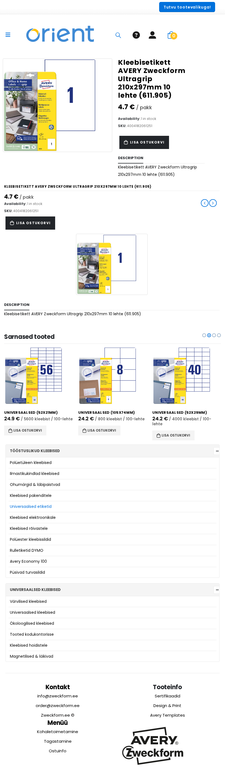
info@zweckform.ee (57, 696)
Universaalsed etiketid (31, 506)
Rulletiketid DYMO (26, 550)
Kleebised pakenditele (31, 495)
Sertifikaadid (167, 696)
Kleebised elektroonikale (33, 517)
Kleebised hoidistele (28, 645)
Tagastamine (58, 741)
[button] (204, 335)
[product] (38, 376)
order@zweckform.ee (58, 705)
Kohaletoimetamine (57, 731)
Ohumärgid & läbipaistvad (35, 484)
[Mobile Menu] (9, 35)
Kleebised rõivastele (29, 528)
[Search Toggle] (118, 35)
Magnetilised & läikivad (31, 656)
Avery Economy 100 (28, 561)
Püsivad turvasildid (27, 572)
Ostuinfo (57, 751)
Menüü (57, 723)
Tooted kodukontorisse (32, 634)
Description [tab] (130, 158)
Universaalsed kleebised (32, 612)
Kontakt (58, 687)
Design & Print (167, 705)
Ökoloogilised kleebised (32, 623)
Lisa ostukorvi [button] (27, 430)
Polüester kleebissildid (30, 539)
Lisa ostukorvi (147, 142)
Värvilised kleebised (28, 601)
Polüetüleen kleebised (31, 462)
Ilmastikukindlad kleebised (34, 473)
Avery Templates (167, 715)
